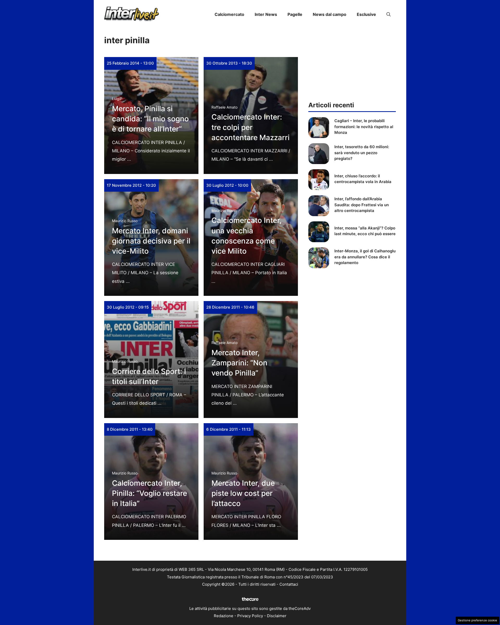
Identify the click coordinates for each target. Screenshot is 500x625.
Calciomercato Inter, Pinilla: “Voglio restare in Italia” (149, 493)
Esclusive (366, 14)
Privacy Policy (250, 615)
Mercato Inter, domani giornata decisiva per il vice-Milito (151, 240)
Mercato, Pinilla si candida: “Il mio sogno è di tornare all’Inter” (150, 118)
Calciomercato (229, 14)
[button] (388, 14)
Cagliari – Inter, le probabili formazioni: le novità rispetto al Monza (363, 126)
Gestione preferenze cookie (477, 620)
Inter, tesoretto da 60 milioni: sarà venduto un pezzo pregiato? (361, 152)
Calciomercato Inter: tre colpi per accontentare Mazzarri (250, 127)
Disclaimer (276, 615)
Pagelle (295, 14)
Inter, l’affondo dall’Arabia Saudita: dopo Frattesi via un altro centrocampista (361, 204)
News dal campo (329, 14)
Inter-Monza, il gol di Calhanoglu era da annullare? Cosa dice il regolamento (365, 256)
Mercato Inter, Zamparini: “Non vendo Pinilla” (239, 362)
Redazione (223, 615)
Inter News (266, 14)
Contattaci (288, 584)
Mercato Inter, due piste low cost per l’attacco (243, 493)
